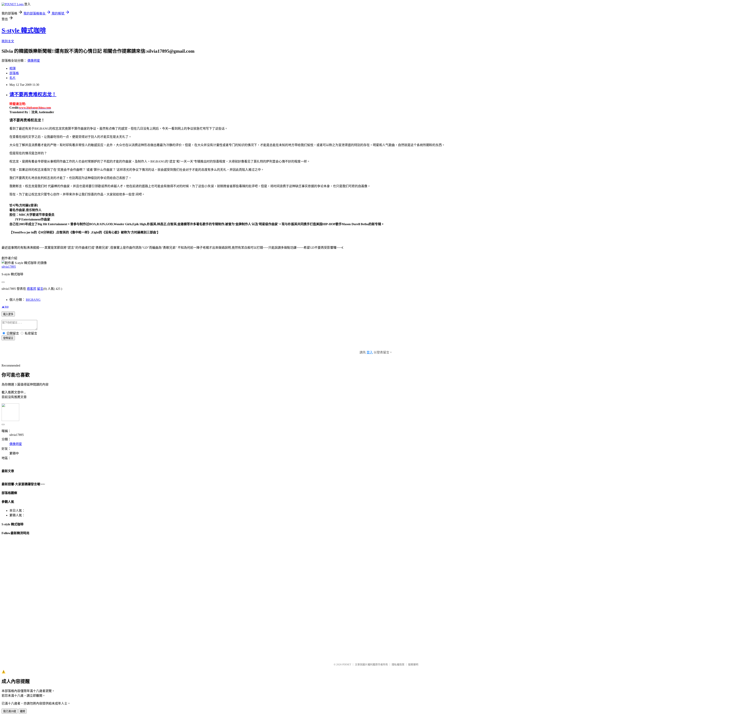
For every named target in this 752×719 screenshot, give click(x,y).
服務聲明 (413, 664)
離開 (22, 711)
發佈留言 (8, 338)
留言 (40, 288)
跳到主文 (8, 41)
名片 (12, 77)
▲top (5, 306)
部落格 (14, 73)
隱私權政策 (398, 664)
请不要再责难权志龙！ (32, 94)
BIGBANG (33, 299)
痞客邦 (31, 288)
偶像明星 (33, 60)
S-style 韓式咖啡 (24, 30)
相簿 (12, 68)
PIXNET (346, 664)
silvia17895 (9, 266)
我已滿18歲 (9, 711)
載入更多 (8, 314)
